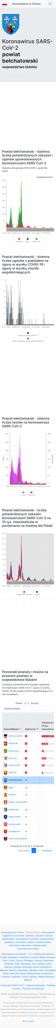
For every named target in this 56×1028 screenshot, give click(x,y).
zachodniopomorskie (28, 948)
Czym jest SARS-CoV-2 (13, 985)
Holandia (8, 963)
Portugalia (50, 970)
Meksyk (4, 970)
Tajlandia (15, 976)
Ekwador (28, 960)
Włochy (28, 980)
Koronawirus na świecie (14, 954)
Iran (34, 963)
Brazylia (51, 957)
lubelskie (29, 935)
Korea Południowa (42, 967)
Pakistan (33, 970)
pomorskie (20, 942)
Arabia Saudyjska (9, 957)
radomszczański (17, 838)
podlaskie (9, 942)
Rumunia (14, 973)
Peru (41, 970)
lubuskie (40, 935)
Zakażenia (30, 729)
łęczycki (13, 758)
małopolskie (8, 938)
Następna (47, 850)
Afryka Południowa (44, 954)
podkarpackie (47, 938)
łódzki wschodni (17, 802)
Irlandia (40, 963)
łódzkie (49, 935)
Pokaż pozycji (27, 703)
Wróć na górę (28, 1021)
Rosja (6, 973)
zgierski (13, 772)
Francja (38, 960)
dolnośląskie (48, 932)
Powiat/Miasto (11, 729)
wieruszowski (15, 735)
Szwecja (5, 976)
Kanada (17, 967)
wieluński (13, 743)
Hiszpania (48, 960)
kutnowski (14, 750)
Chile (4, 960)
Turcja (25, 976)
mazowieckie (22, 938)
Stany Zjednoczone (30, 973)
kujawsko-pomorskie (13, 935)
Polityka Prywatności (33, 988)
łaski (11, 787)
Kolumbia (27, 967)
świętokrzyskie (43, 942)
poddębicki (14, 831)
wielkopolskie (40, 945)
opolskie (34, 938)
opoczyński (14, 765)
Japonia (8, 967)
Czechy (19, 960)
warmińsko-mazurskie (20, 945)
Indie (17, 963)
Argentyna (24, 957)
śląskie (31, 942)
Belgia (43, 957)
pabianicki (14, 809)
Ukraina (33, 976)
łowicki (12, 794)
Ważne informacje (36, 985)
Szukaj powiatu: (12, 708)
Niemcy (13, 970)
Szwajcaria (46, 973)
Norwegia (23, 970)
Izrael (48, 963)
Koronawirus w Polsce (27, 3)
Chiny (11, 960)
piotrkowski (15, 824)
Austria (34, 957)
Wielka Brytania (46, 976)
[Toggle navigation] (50, 3)
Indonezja (26, 963)
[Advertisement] (28, 114)
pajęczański (15, 816)
